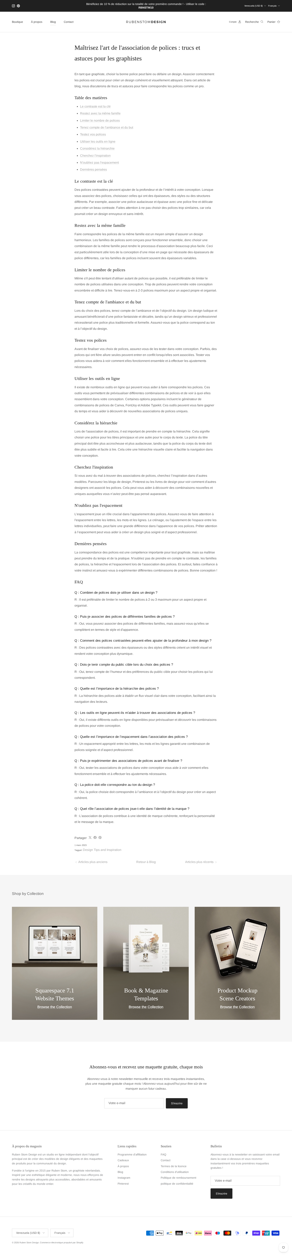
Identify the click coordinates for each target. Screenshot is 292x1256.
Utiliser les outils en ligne (97, 141)
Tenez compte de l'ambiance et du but (106, 127)
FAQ (163, 1154)
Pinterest (123, 1183)
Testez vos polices (93, 134)
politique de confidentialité (177, 1183)
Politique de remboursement (178, 1177)
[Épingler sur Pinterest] (100, 837)
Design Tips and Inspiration (102, 849)
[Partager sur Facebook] (95, 837)
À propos (36, 21)
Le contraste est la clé (95, 106)
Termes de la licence (174, 1166)
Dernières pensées (93, 169)
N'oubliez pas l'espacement (99, 162)
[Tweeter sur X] (90, 837)
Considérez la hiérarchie (97, 148)
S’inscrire (177, 1103)
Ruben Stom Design (29, 1242)
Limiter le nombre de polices (100, 120)
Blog (53, 21)
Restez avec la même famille (100, 113)
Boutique (17, 21)
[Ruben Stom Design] (146, 22)
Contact (68, 21)
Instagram (124, 1177)
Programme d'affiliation (132, 1154)
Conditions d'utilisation (175, 1172)
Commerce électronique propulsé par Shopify (61, 1242)
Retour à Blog (146, 862)
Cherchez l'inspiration (95, 155)
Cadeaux (123, 1160)
